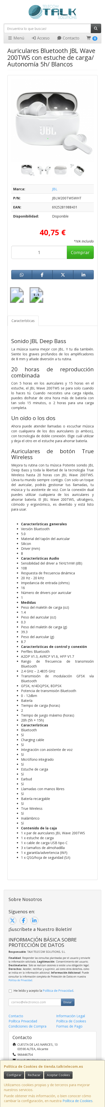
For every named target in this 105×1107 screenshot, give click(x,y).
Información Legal (70, 1016)
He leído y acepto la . (44, 991)
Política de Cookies (78, 1100)
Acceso (43, 38)
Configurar (14, 1075)
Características (23, 320)
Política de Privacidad (20, 980)
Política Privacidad (23, 1021)
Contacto (70, 38)
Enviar (67, 1002)
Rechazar (34, 1075)
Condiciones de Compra (27, 1026)
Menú (18, 38)
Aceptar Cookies (58, 1075)
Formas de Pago (69, 1026)
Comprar (80, 252)
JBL (54, 189)
